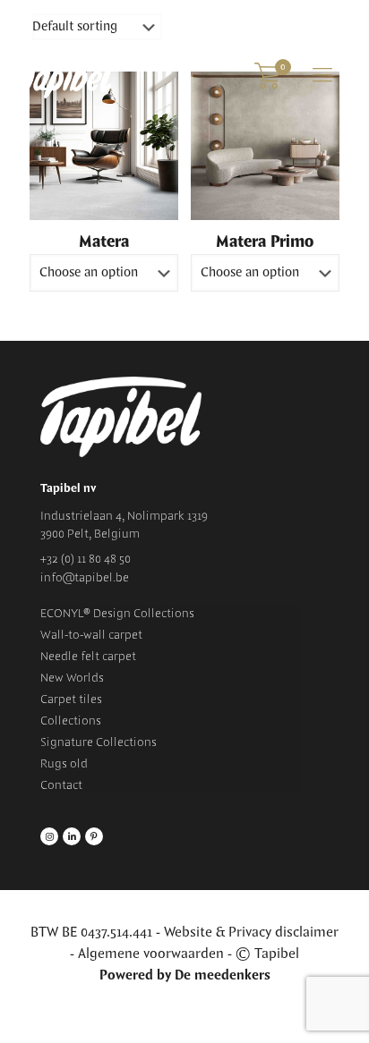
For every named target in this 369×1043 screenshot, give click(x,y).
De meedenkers (222, 975)
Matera (104, 242)
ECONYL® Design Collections (117, 614)
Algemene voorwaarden (151, 954)
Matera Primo (264, 242)
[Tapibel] (67, 76)
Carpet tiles (71, 699)
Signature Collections (98, 742)
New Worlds (72, 678)
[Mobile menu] (322, 76)
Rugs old (64, 764)
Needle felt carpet (88, 657)
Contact (61, 785)
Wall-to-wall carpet (91, 635)
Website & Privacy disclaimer (251, 932)
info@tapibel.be (84, 578)
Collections (70, 721)
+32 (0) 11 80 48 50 (85, 559)
